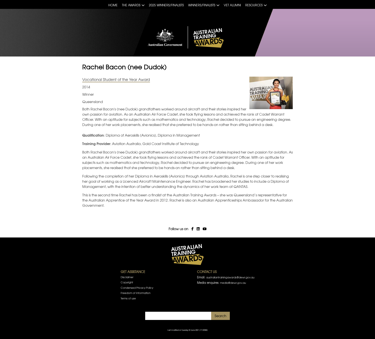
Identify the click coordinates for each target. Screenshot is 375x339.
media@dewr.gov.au (233, 283)
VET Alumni (232, 5)
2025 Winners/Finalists (166, 5)
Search (220, 315)
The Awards (131, 5)
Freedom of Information (135, 293)
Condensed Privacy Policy (137, 288)
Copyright (127, 282)
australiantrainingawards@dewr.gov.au (230, 277)
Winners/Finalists (201, 5)
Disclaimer (127, 277)
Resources (254, 5)
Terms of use (128, 298)
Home (113, 5)
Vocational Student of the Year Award (116, 79)
